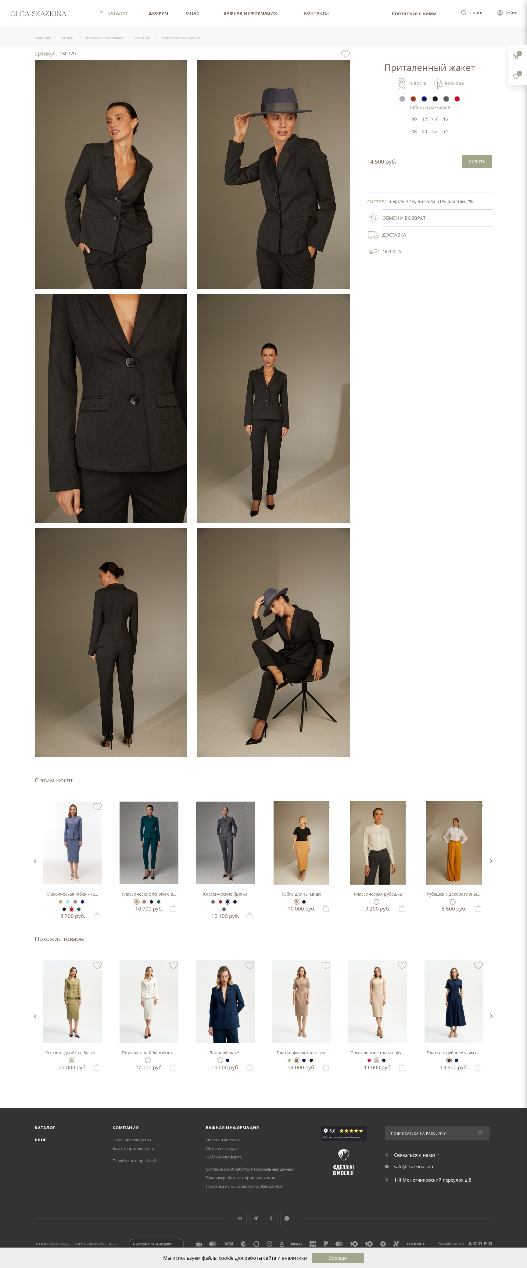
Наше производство (132, 1140)
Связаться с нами (414, 13)
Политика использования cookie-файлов (244, 1186)
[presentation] (35, 861)
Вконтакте (240, 1218)
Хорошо (338, 1258)
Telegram (255, 1218)
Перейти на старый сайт (135, 1160)
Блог (40, 1140)
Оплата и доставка (223, 1140)
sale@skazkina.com (414, 1166)
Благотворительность (133, 1148)
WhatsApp (286, 1218)
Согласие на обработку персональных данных (250, 1169)
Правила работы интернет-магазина (240, 1177)
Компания (126, 1127)
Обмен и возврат (222, 1148)
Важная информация (233, 1127)
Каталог (45, 1127)
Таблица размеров (429, 107)
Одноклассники (271, 1218)
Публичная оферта (224, 1157)
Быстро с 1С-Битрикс (152, 1244)
